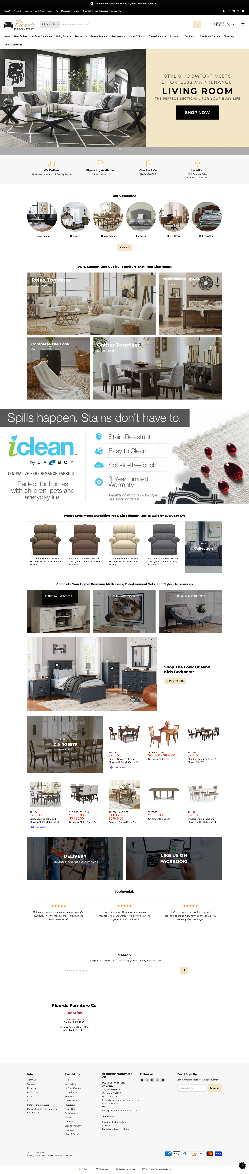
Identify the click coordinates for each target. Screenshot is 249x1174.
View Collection (175, 680)
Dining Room (98, 36)
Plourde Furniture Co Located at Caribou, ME (102, 11)
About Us (7, 11)
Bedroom (80, 36)
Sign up (214, 1088)
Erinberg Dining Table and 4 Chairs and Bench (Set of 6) (202, 820)
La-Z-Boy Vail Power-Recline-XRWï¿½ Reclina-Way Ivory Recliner (124, 561)
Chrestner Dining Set (159, 819)
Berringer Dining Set (159, 759)
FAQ (56, 11)
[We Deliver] (51, 169)
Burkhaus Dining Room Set (83, 822)
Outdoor (189, 36)
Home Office (136, 36)
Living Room (63, 36)
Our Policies (40, 11)
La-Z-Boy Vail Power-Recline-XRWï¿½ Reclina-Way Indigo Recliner (164, 561)
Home (7, 36)
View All (124, 247)
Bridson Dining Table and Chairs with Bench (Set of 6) (44, 820)
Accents (174, 36)
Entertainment (156, 36)
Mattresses (117, 36)
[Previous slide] (8, 102)
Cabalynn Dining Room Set (123, 822)
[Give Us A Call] (148, 169)
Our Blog (40, 1152)
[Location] (197, 169)
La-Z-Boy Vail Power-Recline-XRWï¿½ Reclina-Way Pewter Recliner (45, 561)
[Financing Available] (100, 169)
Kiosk (49, 11)
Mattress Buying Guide (70, 11)
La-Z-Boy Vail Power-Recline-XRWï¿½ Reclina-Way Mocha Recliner (85, 561)
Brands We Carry (208, 36)
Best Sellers (20, 36)
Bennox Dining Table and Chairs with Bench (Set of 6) (123, 761)
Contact (17, 11)
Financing (28, 11)
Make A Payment (13, 44)
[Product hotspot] (57, 665)
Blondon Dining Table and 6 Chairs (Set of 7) (202, 761)
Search (30, 1152)
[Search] (197, 24)
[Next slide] (241, 102)
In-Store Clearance (42, 36)
